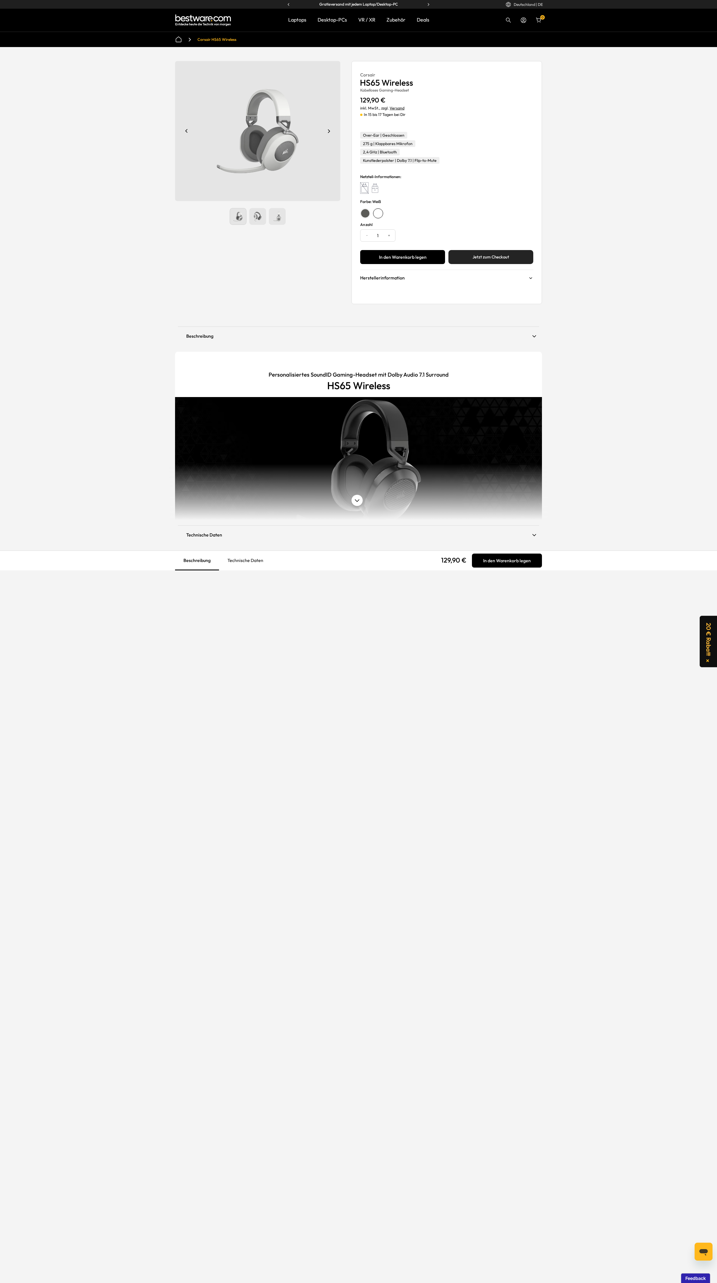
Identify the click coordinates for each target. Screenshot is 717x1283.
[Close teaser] (707, 660)
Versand (397, 108)
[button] (708, 641)
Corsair (367, 75)
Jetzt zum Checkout (490, 257)
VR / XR (366, 20)
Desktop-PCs (332, 20)
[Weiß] (378, 213)
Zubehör (396, 20)
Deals (423, 20)
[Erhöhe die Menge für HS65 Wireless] (389, 235)
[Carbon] (365, 213)
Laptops (297, 20)
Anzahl (366, 225)
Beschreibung (197, 560)
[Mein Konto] (523, 20)
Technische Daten (245, 560)
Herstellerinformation (382, 278)
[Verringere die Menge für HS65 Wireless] (366, 235)
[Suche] (508, 20)
